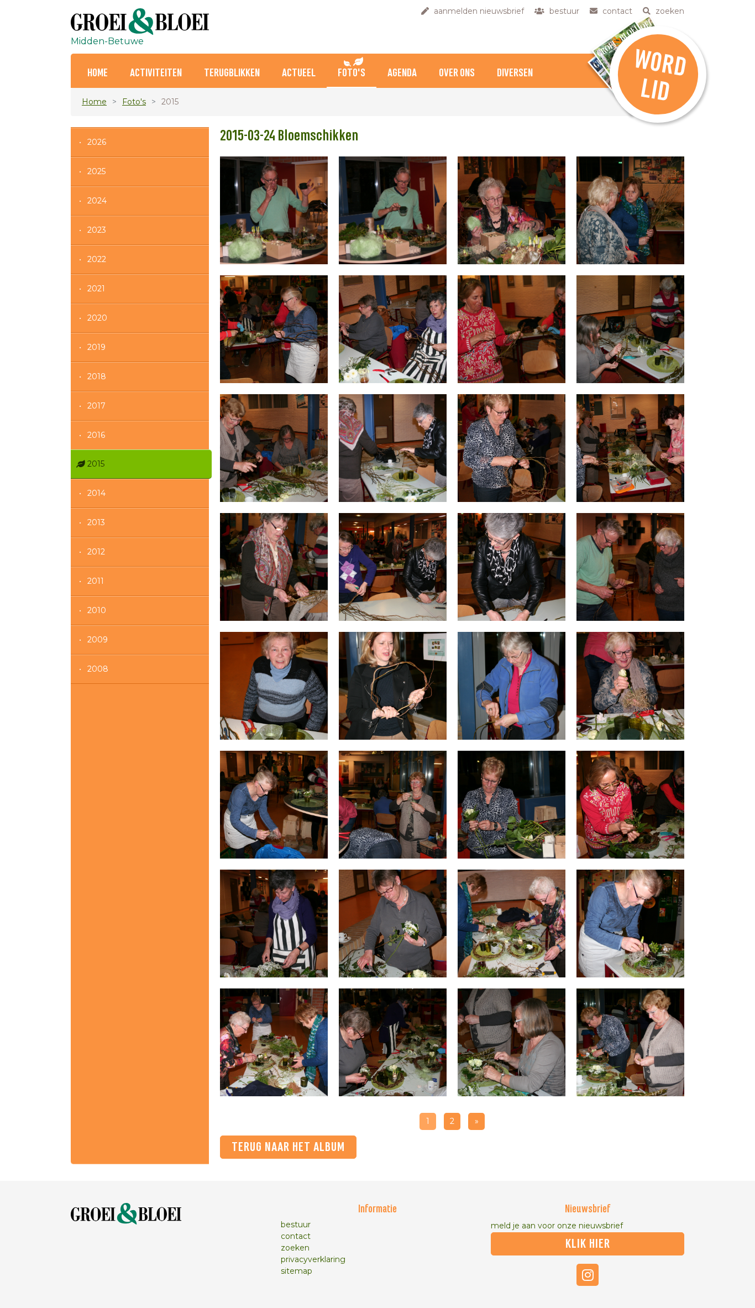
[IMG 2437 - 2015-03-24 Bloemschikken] (393, 923)
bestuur (296, 1224)
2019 (96, 347)
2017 (96, 406)
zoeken (295, 1248)
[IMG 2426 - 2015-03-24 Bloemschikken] (511, 567)
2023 (96, 230)
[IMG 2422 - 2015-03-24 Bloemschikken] (511, 448)
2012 (96, 552)
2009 (97, 640)
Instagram (587, 1275)
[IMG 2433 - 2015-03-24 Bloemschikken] (393, 805)
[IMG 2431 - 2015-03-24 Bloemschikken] (630, 686)
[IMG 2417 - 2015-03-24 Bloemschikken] (393, 329)
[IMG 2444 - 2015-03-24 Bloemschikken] (630, 1042)
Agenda (402, 73)
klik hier (587, 1244)
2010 (96, 610)
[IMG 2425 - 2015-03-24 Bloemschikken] (393, 567)
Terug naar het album (288, 1147)
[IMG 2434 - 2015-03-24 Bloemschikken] (511, 805)
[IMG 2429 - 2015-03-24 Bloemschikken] (393, 686)
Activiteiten (156, 73)
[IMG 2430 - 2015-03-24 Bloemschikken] (511, 686)
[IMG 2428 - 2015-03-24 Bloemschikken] (274, 686)
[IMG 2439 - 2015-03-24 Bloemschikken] (511, 923)
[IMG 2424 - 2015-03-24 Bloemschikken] (274, 567)
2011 (95, 581)
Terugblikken (232, 73)
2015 (95, 464)
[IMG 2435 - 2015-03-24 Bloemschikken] (630, 805)
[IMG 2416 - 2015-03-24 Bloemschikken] (274, 329)
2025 (96, 171)
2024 (97, 201)
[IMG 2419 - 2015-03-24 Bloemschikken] (630, 329)
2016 (96, 435)
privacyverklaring (313, 1259)
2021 (96, 289)
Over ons (457, 73)
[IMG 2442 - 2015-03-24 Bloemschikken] (393, 1042)
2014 (96, 493)
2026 (96, 142)
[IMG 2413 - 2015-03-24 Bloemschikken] (393, 210)
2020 (97, 318)
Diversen (515, 73)
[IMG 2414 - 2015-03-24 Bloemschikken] (511, 210)
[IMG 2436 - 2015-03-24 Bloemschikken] (274, 923)
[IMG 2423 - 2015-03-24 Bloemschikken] (630, 448)
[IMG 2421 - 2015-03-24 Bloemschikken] (393, 448)
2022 (96, 259)
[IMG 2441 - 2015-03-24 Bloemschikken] (274, 1042)
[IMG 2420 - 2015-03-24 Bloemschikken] (274, 448)
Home (97, 73)
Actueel (299, 73)
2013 (96, 522)
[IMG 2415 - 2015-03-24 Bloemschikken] (630, 210)
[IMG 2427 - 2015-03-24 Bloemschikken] (630, 567)
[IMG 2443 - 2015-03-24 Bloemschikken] (511, 1042)
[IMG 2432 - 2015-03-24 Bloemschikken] (274, 805)
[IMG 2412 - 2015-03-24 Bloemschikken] (274, 210)
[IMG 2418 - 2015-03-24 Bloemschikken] (511, 329)
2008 (97, 669)
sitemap (296, 1271)
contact (296, 1236)
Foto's (351, 73)
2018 (96, 376)
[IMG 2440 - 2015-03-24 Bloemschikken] (630, 923)
